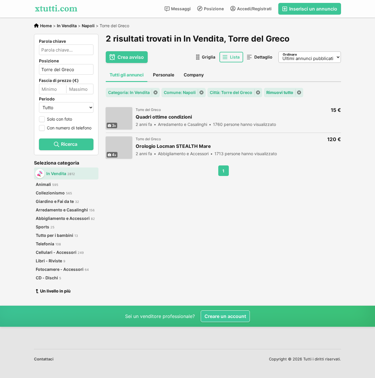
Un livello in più (55, 290)
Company (194, 75)
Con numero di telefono (69, 127)
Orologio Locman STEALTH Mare (173, 146)
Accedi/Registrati (254, 8)
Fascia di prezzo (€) (59, 80)
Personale (163, 75)
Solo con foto (59, 119)
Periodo (47, 99)
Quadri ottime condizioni (164, 117)
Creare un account (225, 316)
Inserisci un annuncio (312, 9)
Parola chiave (52, 41)
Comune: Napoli (180, 92)
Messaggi (180, 8)
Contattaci (43, 359)
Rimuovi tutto (279, 92)
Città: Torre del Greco (231, 92)
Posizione (213, 8)
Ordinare (290, 54)
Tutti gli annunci (127, 75)
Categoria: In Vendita (129, 92)
